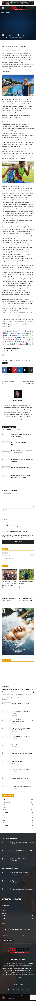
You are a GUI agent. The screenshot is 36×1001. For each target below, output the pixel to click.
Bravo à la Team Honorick (19, 745)
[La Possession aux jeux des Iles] (6, 772)
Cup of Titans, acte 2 (17, 881)
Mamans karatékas (17, 761)
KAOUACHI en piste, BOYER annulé (21, 786)
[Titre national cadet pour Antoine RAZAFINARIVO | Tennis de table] (6, 730)
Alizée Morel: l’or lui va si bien (20, 872)
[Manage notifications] (3, 997)
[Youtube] (27, 989)
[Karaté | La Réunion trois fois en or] (6, 739)
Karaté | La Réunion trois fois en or (21, 736)
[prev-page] (3, 484)
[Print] (30, 370)
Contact (23, 996)
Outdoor (8, 12)
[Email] (25, 370)
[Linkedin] (20, 370)
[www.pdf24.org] (18, 355)
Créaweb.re (26, 999)
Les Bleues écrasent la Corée (20, 778)
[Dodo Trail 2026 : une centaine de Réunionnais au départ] (6, 478)
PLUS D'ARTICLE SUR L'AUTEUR (11, 429)
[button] (3, 8)
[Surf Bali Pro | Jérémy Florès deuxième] (6, 755)
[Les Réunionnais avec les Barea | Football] (6, 714)
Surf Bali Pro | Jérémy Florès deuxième (22, 753)
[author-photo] (18, 398)
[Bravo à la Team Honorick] (6, 747)
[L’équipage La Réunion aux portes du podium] (6, 461)
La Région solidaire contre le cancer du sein (26, 382)
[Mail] (18, 419)
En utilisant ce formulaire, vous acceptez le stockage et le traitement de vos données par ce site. (18, 536)
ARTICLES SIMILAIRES (9, 427)
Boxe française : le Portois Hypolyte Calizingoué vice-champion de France (9, 583)
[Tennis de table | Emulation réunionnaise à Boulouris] (26, 591)
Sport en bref (5, 686)
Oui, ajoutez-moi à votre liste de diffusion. (15, 531)
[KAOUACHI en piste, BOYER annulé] (6, 789)
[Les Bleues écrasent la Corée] (6, 780)
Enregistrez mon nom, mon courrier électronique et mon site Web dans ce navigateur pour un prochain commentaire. (17, 526)
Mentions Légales (15, 996)
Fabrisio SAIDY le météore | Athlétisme (17, 689)
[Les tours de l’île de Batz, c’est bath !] (6, 444)
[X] (9, 370)
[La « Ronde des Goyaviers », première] (26, 574)
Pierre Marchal (7, 37)
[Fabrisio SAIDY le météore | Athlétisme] (18, 675)
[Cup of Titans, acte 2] (6, 883)
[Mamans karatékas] (6, 764)
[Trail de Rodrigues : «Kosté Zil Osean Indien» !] (9, 591)
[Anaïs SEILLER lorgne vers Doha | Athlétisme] (6, 705)
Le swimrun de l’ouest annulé (8, 382)
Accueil (3, 12)
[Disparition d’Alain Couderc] (6, 469)
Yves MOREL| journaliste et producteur (22, 889)
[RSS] (21, 419)
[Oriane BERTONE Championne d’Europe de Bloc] (6, 436)
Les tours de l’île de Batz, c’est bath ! (22, 850)
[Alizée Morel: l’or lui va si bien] (6, 875)
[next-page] (6, 484)
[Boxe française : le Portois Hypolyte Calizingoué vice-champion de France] (9, 574)
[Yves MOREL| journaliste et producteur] (6, 891)
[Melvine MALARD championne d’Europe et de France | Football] (6, 722)
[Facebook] (4, 370)
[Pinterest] (14, 370)
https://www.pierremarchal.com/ (18, 403)
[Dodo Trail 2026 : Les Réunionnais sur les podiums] (6, 453)
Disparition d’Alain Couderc (20, 467)
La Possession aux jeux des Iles (20, 769)
